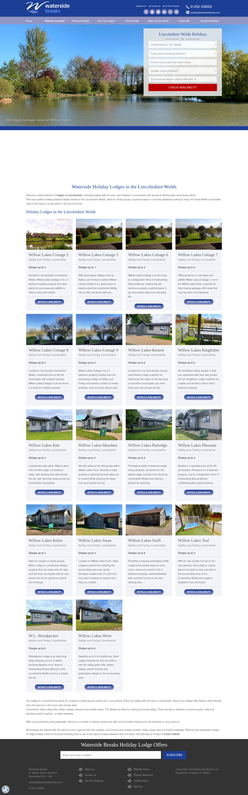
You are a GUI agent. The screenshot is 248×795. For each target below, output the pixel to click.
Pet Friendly (132, 20)
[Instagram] (176, 11)
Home (29, 20)
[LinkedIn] (164, 11)
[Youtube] (152, 11)
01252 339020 (201, 6)
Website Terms (142, 769)
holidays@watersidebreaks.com (46, 782)
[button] (215, 66)
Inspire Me (184, 20)
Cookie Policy (141, 780)
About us (89, 769)
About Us (142, 6)
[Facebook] (146, 11)
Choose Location (55, 20)
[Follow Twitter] (170, 11)
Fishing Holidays (80, 20)
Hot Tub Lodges (106, 20)
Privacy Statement (143, 775)
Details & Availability (49, 301)
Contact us (90, 775)
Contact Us (155, 6)
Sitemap (138, 786)
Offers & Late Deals (158, 20)
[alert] (5, 789)
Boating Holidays (210, 20)
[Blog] (158, 11)
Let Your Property (171, 6)
